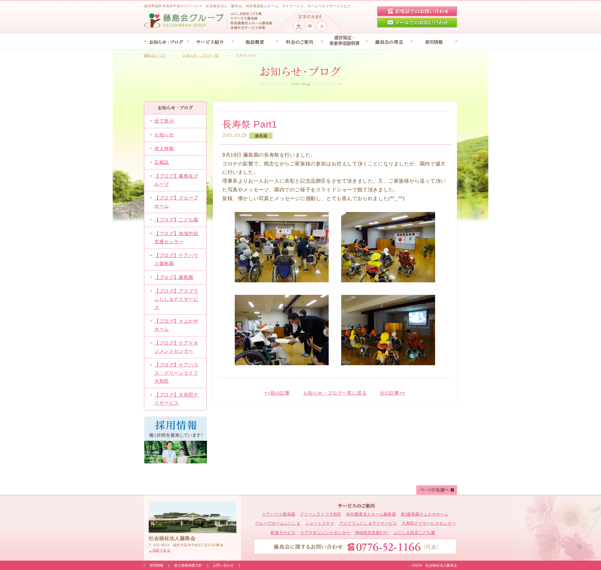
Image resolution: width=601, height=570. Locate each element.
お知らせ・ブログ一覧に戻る (335, 393)
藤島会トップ (155, 55)
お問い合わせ (223, 565)
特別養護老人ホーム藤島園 (371, 514)
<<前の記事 (277, 393)
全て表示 (164, 121)
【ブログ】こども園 (176, 219)
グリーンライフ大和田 (321, 514)
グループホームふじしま (277, 523)
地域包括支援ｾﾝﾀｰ (372, 532)
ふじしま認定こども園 (414, 532)
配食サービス (283, 532)
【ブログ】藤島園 (173, 277)
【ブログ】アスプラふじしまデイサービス (176, 299)
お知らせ (164, 134)
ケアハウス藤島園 (278, 514)
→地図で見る (160, 550)
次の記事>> (392, 393)
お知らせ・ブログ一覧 (200, 55)
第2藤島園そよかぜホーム (425, 514)
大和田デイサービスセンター (428, 523)
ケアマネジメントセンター (325, 532)
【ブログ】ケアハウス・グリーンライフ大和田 (176, 373)
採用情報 (157, 565)
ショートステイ (319, 523)
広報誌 (161, 162)
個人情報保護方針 (188, 565)
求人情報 (164, 148)
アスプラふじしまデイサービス (368, 523)
